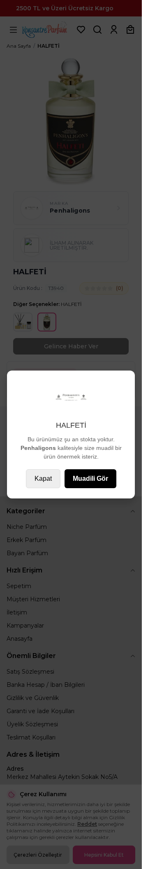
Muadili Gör (90, 478)
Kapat (43, 478)
